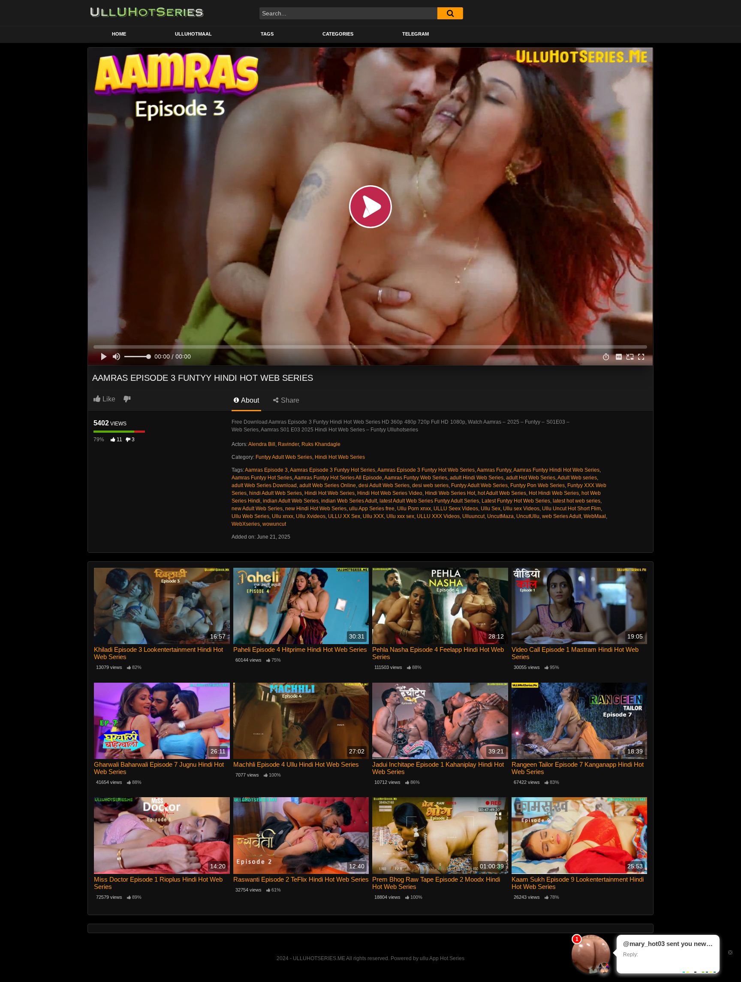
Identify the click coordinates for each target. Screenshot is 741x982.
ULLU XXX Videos (438, 516)
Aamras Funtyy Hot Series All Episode (338, 478)
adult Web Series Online (327, 485)
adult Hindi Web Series (476, 478)
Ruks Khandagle (320, 444)
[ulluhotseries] (146, 13)
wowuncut (274, 524)
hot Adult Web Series (502, 493)
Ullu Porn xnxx (414, 509)
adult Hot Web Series (530, 478)
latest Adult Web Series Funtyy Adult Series (429, 501)
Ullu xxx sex (400, 516)
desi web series (430, 485)
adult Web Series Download (264, 485)
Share (289, 400)
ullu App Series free (372, 509)
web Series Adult (561, 516)
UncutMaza (500, 516)
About (249, 400)
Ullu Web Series (250, 516)
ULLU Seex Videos (456, 509)
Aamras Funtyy (494, 470)
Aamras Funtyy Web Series (415, 478)
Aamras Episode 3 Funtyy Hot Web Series (426, 470)
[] (450, 13)
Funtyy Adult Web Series (284, 457)
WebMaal (595, 516)
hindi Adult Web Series (275, 493)
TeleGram (415, 33)
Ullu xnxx (282, 516)
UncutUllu (527, 516)
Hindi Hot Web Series (340, 457)
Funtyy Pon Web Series (537, 485)
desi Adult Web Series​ (384, 485)
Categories (337, 33)
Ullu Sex (490, 509)
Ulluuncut (473, 516)
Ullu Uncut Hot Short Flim (571, 509)
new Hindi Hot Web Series (315, 509)
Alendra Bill (261, 444)
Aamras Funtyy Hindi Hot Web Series (556, 470)
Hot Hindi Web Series (554, 493)
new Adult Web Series (257, 509)
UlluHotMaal (193, 33)
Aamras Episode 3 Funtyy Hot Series (332, 470)
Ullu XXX (373, 516)
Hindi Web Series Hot (450, 493)
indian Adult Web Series (291, 501)
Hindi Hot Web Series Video (389, 493)
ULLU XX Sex (344, 516)
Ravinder (288, 444)
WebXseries (246, 524)
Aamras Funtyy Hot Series (262, 478)
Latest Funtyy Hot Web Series (516, 501)
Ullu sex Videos (521, 509)
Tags (267, 33)
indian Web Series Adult (349, 501)
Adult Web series (577, 478)
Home (119, 33)
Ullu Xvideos (310, 516)
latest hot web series (576, 501)
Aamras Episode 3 (266, 470)
